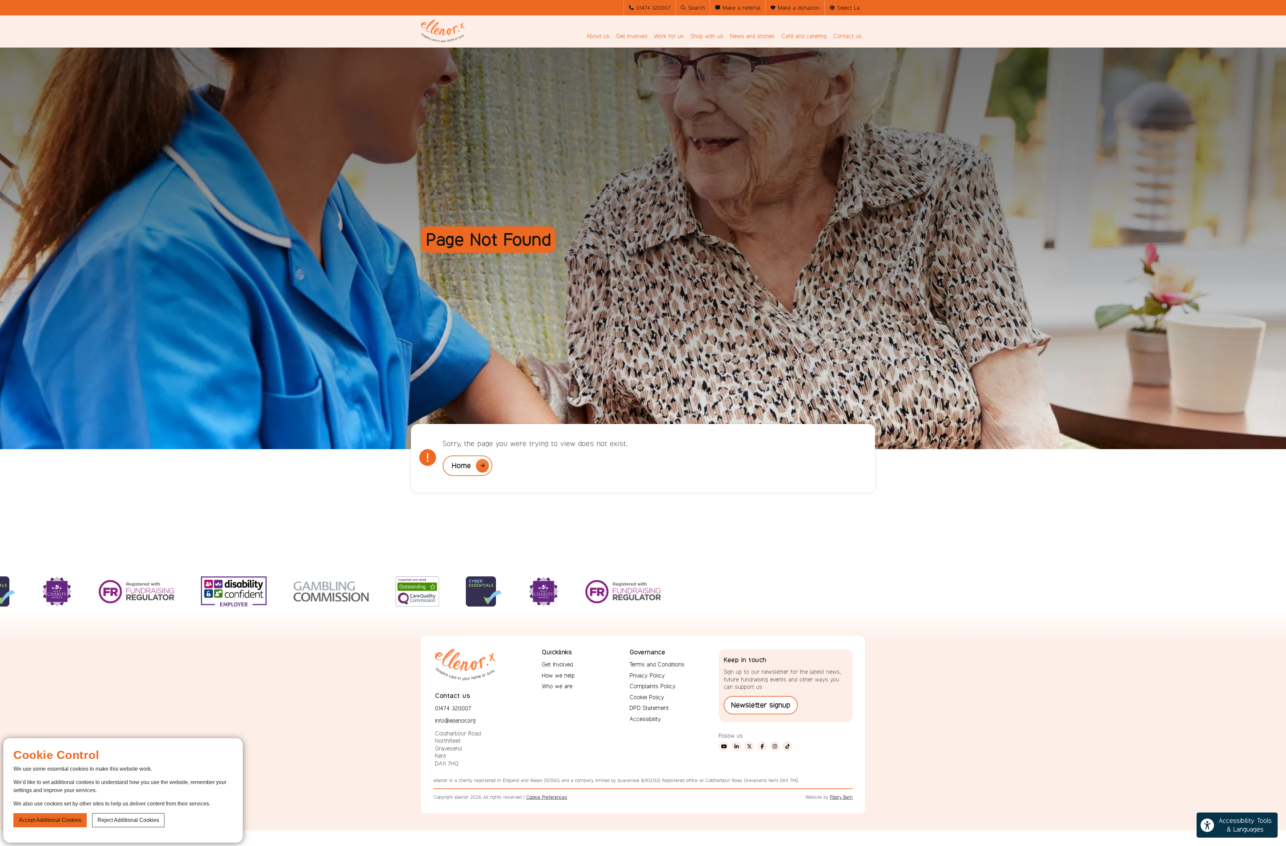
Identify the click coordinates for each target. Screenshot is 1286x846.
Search (696, 8)
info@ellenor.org (455, 720)
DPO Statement (649, 708)
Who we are (557, 686)
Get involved (631, 36)
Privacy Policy (647, 675)
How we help (558, 675)
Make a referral (741, 8)
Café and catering (804, 36)
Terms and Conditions (657, 664)
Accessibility (645, 719)
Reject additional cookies (128, 820)
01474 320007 (653, 8)
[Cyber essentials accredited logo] (357, 604)
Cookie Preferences (546, 797)
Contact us (847, 36)
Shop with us (707, 36)
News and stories (752, 36)
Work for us (669, 36)
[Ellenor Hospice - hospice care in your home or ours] (443, 31)
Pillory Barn (841, 797)
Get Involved (557, 664)
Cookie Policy (647, 697)
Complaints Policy (652, 686)
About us (598, 36)
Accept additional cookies (50, 820)
